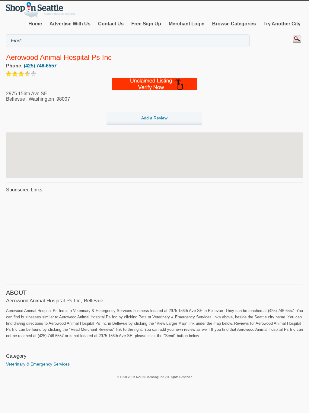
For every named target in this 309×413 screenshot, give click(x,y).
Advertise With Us (70, 23)
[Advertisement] (154, 237)
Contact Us (111, 23)
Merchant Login (187, 23)
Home (35, 23)
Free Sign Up (146, 23)
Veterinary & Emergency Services (38, 364)
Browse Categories (234, 23)
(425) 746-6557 (40, 65)
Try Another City (282, 23)
